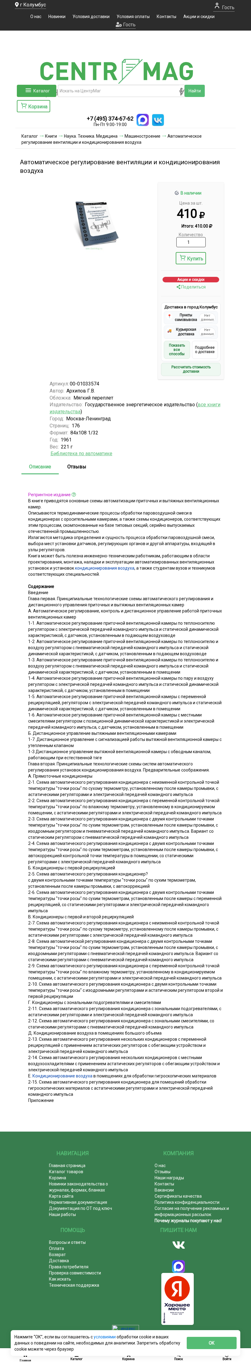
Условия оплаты (133, 16)
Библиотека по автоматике (81, 453)
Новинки (57, 16)
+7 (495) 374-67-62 (110, 118)
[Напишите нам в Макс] (143, 120)
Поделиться (193, 287)
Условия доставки (91, 16)
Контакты (166, 16)
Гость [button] (129, 25)
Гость (227, 7)
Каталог (41, 90)
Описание (40, 467)
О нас (35, 16)
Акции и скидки (199, 16)
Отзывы (76, 467)
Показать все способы (177, 349)
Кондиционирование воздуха (62, 1075)
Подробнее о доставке (205, 349)
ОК (212, 1343)
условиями (105, 1336)
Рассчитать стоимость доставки (191, 369)
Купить (195, 259)
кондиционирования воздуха (104, 568)
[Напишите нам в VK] (158, 120)
